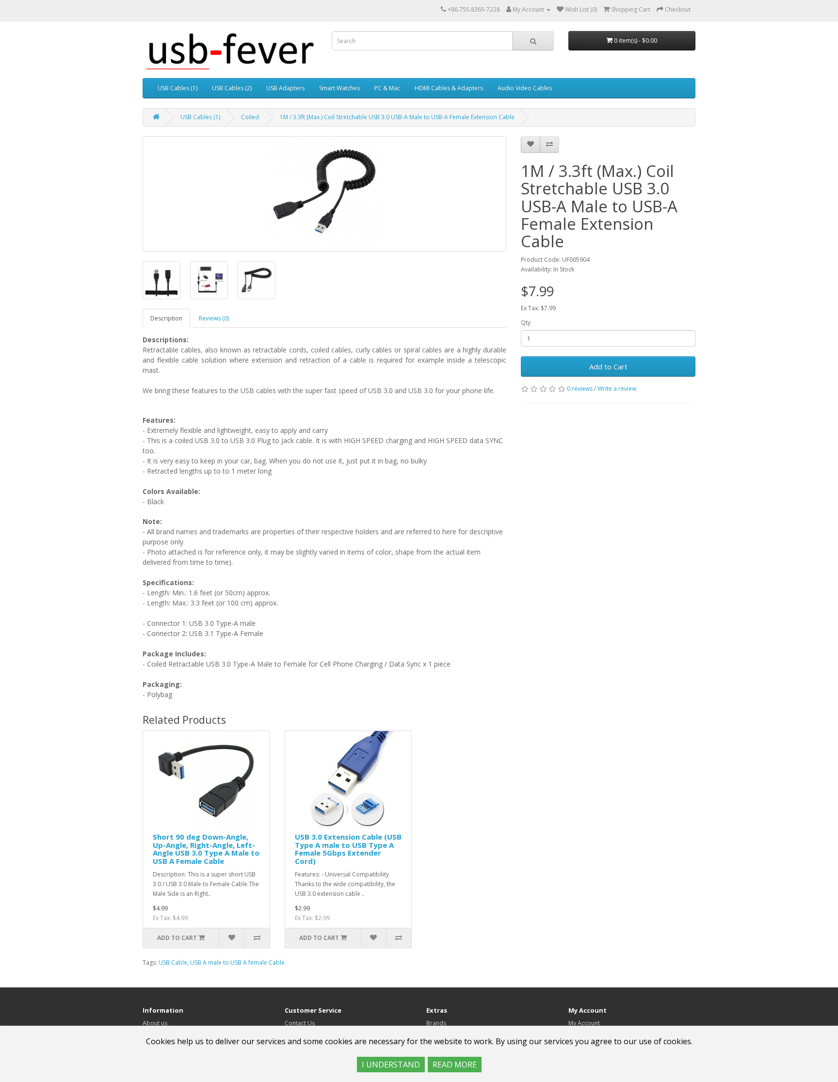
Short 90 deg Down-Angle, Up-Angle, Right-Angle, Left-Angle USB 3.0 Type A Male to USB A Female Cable (206, 849)
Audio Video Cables (525, 88)
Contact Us (300, 1023)
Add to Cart (608, 366)
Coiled (250, 117)
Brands (436, 1023)
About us (155, 1023)
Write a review (616, 388)
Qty (526, 322)
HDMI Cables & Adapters (449, 88)
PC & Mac (387, 88)
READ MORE (455, 1064)
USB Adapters (285, 88)
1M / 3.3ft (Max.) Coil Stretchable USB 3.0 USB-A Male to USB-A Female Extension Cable (397, 117)
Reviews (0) (214, 318)
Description (166, 318)
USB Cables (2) (232, 88)
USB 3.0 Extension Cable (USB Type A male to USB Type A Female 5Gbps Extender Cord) (348, 849)
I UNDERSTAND (391, 1064)
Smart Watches (339, 88)
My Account (584, 1023)
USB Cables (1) (177, 88)
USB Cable (173, 962)
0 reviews (580, 388)
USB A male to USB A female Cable (237, 962)
